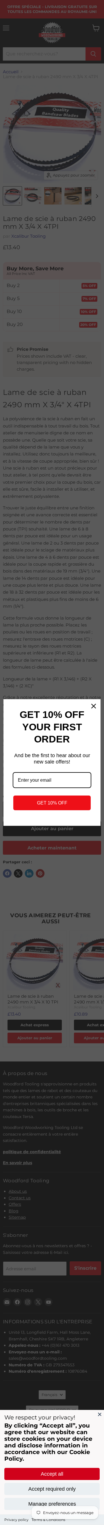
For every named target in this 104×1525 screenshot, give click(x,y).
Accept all (52, 1474)
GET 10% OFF (52, 802)
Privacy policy (16, 1520)
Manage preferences (52, 1504)
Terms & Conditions (48, 1520)
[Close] (99, 1414)
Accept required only (52, 1489)
